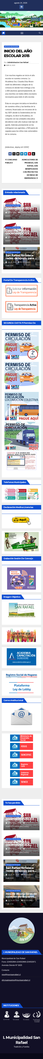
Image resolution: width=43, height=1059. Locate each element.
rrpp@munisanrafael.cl (11, 975)
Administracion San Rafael (17, 62)
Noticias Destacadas (11, 46)
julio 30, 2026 (14, 874)
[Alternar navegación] (22, 33)
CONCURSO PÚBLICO (20, 208)
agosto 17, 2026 (15, 823)
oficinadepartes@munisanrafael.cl (16, 980)
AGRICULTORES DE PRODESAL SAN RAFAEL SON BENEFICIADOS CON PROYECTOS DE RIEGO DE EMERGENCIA (30, 169)
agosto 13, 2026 (15, 849)
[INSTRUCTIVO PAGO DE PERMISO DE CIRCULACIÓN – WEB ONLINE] (21, 461)
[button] (40, 33)
